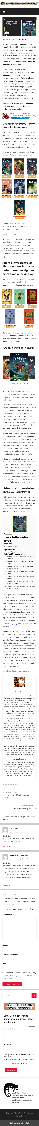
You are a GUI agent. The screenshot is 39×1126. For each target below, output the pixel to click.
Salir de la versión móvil (19, 1123)
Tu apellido (7, 1044)
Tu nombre (7, 1037)
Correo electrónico (10, 955)
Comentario (7, 915)
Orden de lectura (11, 784)
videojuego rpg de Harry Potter (17, 624)
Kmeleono (25, 671)
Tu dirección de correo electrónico (15, 1029)
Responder (6, 846)
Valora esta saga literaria (12, 910)
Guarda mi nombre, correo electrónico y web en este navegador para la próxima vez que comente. (19, 975)
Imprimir (9, 534)
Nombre (6, 946)
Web (4, 964)
